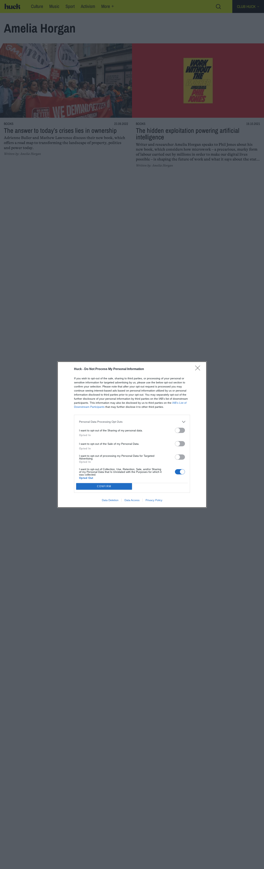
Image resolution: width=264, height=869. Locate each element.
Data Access (132, 500)
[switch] (180, 430)
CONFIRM (104, 486)
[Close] (199, 369)
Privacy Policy (154, 500)
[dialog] (132, 434)
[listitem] (132, 422)
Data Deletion (110, 500)
